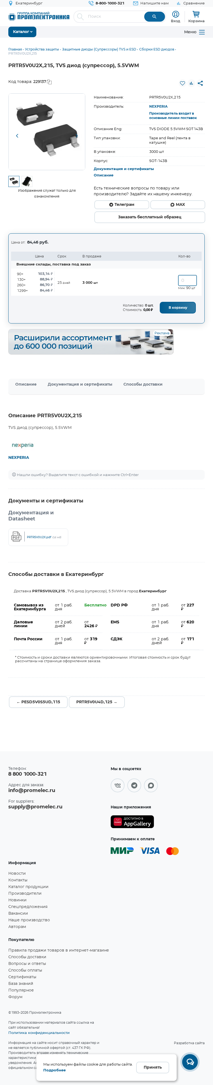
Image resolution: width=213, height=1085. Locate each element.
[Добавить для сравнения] (191, 83)
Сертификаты (22, 977)
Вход (175, 21)
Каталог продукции (28, 887)
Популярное (21, 990)
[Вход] (175, 14)
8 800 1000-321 (27, 774)
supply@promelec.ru (35, 807)
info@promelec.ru (31, 790)
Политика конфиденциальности (39, 1032)
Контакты (17, 880)
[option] (47, 131)
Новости (17, 874)
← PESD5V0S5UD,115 (38, 702)
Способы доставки (143, 384)
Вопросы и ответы (27, 964)
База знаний (20, 984)
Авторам (17, 927)
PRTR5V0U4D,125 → (96, 702)
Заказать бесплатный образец (149, 217)
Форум (15, 997)
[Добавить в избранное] (182, 83)
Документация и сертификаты (124, 169)
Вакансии (18, 913)
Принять (153, 1067)
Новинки (17, 900)
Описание (103, 175)
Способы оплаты (25, 970)
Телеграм (124, 205)
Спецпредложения (27, 907)
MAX (180, 205)
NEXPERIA (158, 106)
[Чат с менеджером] (190, 1062)
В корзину (178, 307)
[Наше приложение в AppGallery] (132, 821)
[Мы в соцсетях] (118, 785)
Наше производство (29, 920)
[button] (17, 136)
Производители (25, 894)
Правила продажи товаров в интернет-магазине (58, 950)
